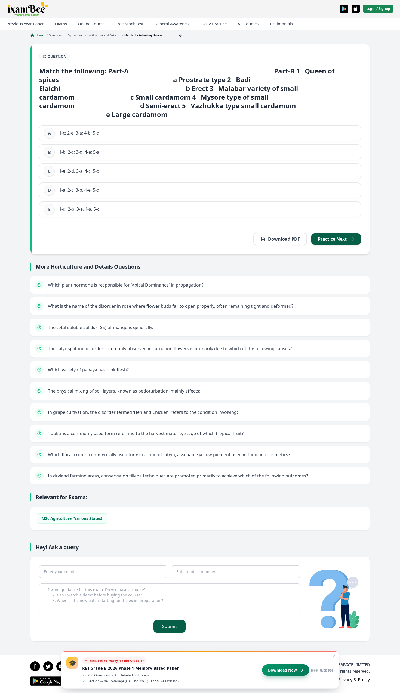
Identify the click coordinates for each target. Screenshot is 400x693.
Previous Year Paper (25, 23)
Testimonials (281, 23)
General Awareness (172, 23)
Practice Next (332, 239)
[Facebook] (35, 666)
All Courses (248, 23)
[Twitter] (48, 666)
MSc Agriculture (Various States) (72, 518)
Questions (55, 35)
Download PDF (284, 239)
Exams (61, 23)
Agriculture (74, 35)
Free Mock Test (129, 23)
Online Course (91, 23)
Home (39, 35)
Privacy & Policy (354, 680)
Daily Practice (214, 23)
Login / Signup (378, 8)
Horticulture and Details (103, 35)
